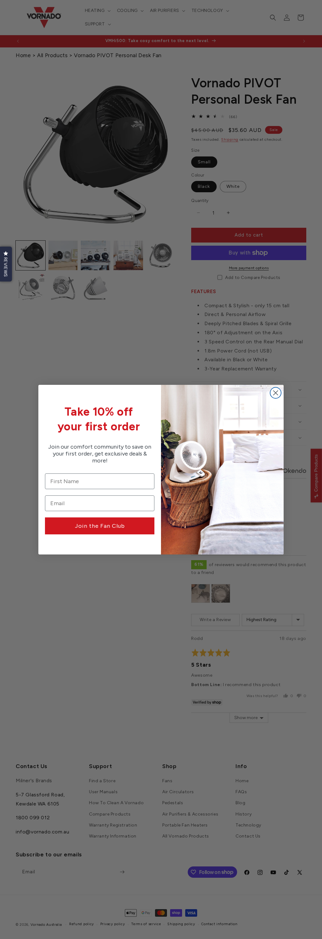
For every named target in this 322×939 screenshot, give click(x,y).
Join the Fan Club (100, 525)
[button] (6, 264)
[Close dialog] (275, 392)
